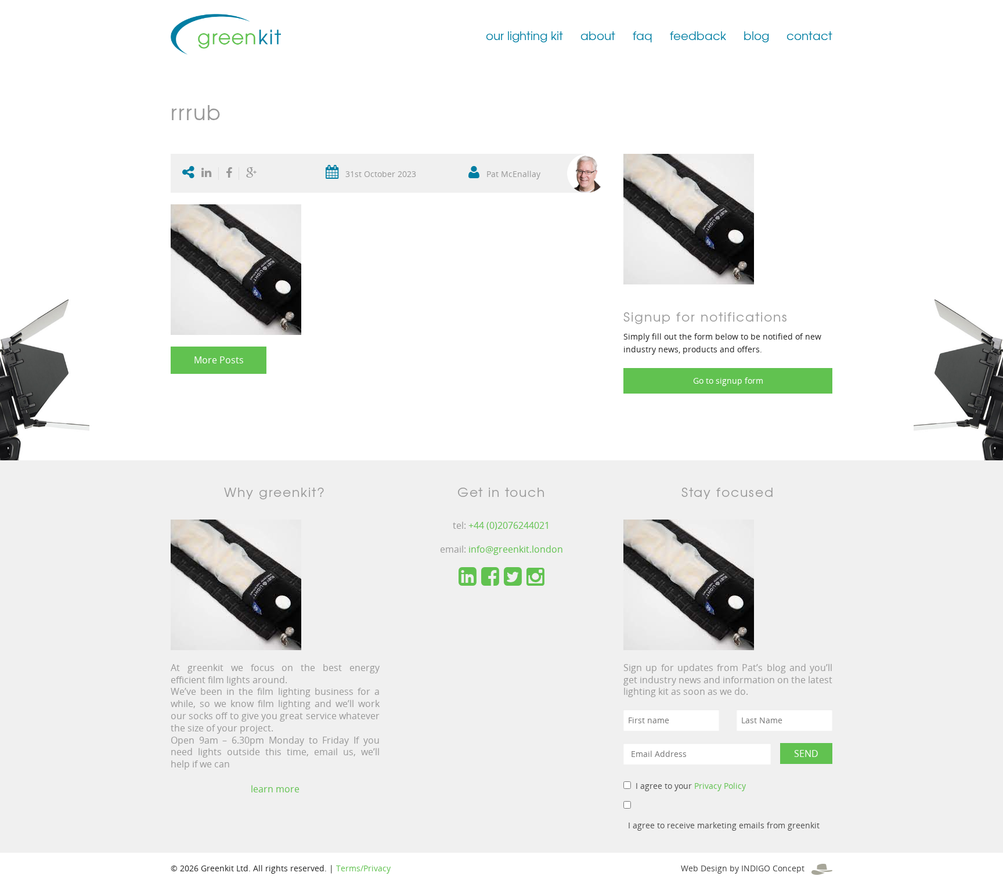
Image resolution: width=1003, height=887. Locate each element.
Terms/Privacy (363, 868)
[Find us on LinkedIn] (468, 577)
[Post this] (209, 173)
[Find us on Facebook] (490, 577)
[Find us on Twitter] (513, 577)
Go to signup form (728, 380)
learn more (275, 789)
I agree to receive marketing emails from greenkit (724, 825)
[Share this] (229, 173)
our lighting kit (524, 35)
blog (756, 35)
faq (642, 35)
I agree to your (691, 785)
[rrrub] (688, 217)
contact (809, 35)
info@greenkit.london (515, 549)
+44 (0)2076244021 (509, 525)
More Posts (219, 360)
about (597, 35)
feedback (698, 35)
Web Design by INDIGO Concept (746, 868)
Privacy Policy (720, 785)
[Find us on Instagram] (535, 577)
